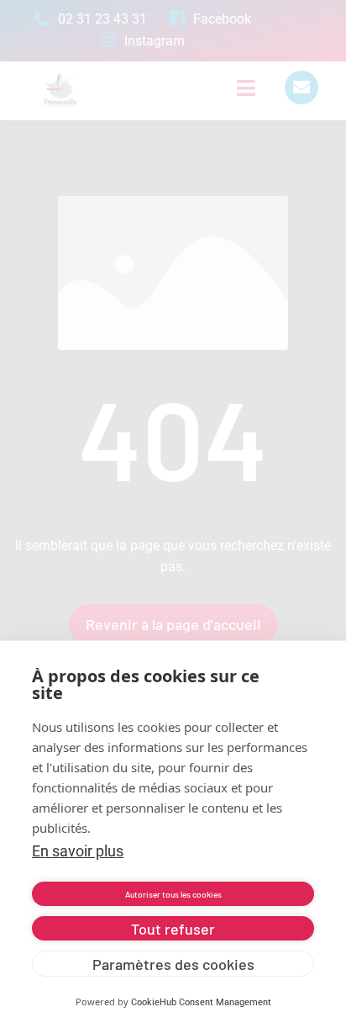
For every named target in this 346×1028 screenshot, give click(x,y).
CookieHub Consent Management (201, 1002)
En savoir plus (77, 851)
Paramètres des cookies (173, 964)
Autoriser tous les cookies (173, 894)
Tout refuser (173, 928)
